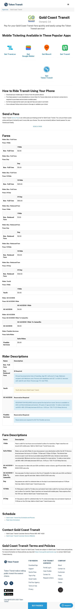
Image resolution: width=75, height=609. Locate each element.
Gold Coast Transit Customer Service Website (20, 536)
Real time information (13, 520)
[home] (13, 4)
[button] (68, 4)
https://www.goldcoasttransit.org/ (45, 552)
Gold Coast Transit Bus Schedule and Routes (20, 517)
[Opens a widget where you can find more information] (66, 605)
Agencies (5, 9)
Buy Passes (37, 606)
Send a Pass (15, 118)
